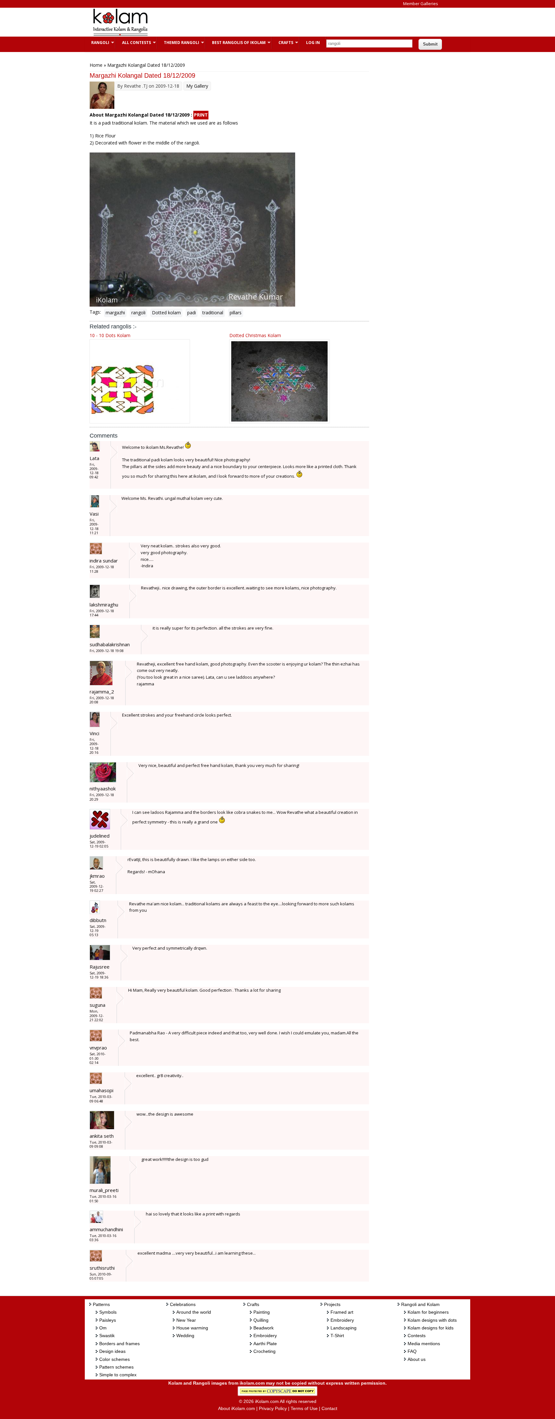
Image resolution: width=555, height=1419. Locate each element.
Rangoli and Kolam (420, 1304)
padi (191, 312)
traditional (212, 312)
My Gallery (197, 86)
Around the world (193, 1312)
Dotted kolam (166, 312)
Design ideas (112, 1351)
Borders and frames (119, 1343)
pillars (236, 312)
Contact (329, 1408)
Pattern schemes (116, 1367)
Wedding (185, 1335)
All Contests (133, 42)
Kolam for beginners (428, 1312)
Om (103, 1327)
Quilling (261, 1320)
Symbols (108, 1312)
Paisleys (107, 1320)
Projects (332, 1304)
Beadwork (263, 1327)
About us (417, 1359)
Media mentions (424, 1343)
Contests (417, 1335)
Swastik (107, 1335)
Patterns (101, 1304)
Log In (313, 42)
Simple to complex (118, 1374)
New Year (186, 1320)
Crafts (282, 42)
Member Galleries (420, 3)
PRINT (201, 115)
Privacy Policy (273, 1408)
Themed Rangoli (178, 42)
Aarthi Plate (265, 1343)
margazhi (115, 312)
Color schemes (114, 1359)
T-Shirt (337, 1335)
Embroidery (265, 1335)
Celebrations (183, 1304)
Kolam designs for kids (431, 1327)
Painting (261, 1312)
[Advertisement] (272, 22)
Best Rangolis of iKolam (236, 42)
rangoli (138, 312)
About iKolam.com (236, 1408)
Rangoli (97, 42)
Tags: (95, 312)
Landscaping (343, 1327)
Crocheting (264, 1351)
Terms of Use (304, 1408)
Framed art (341, 1312)
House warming (192, 1327)
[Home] (120, 35)
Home (96, 65)
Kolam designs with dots (432, 1320)
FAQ (412, 1351)
